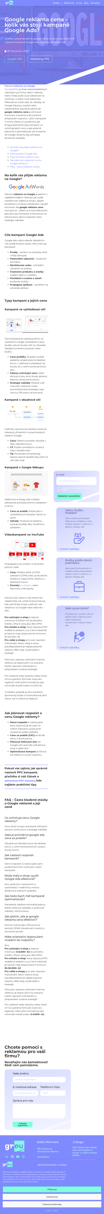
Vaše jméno (21, 1073)
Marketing (36, 58)
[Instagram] (23, 1156)
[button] (79, 597)
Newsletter (43, 1157)
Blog (86, 3)
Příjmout (52, 1189)
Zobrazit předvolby (52, 1204)
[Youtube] (17, 1156)
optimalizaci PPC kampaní (20, 780)
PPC (47, 58)
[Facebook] (12, 1156)
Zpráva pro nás (23, 1100)
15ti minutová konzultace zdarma (47, 1150)
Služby (56, 3)
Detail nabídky (69, 597)
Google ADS (14, 58)
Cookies (48, 1210)
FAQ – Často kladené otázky (25, 166)
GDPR (55, 1210)
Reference (69, 3)
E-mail (60, 474)
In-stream (26, 585)
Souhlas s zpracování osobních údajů (76, 489)
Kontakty (95, 3)
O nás (79, 3)
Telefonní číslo (50, 1087)
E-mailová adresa (24, 1087)
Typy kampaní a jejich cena (24, 157)
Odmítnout (52, 1197)
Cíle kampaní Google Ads (23, 153)
